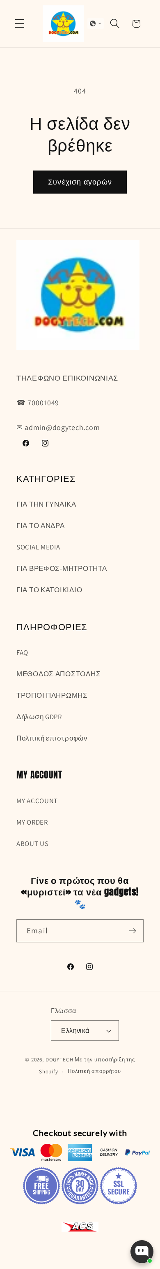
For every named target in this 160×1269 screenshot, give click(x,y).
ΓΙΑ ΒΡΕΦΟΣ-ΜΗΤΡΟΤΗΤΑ (61, 568)
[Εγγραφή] (132, 930)
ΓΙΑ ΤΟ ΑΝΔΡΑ (40, 525)
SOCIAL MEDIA (38, 547)
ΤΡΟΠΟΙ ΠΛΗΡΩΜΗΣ (52, 695)
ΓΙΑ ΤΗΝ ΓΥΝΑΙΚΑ (46, 504)
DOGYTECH (60, 1059)
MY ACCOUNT (37, 800)
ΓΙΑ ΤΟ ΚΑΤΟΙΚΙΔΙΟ (49, 589)
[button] (20, 24)
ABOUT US (32, 843)
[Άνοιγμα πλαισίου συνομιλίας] (141, 1251)
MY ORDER (32, 822)
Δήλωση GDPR (39, 716)
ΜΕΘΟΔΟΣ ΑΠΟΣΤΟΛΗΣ (58, 673)
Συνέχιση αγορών (80, 182)
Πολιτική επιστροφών (52, 738)
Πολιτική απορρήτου (94, 1071)
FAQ (22, 652)
